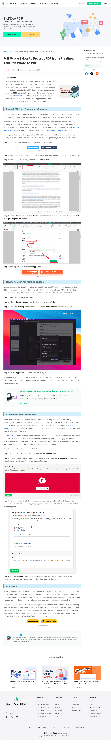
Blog (10, 51)
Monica (15, 635)
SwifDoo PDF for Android (44, 713)
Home (5, 52)
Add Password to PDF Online (94, 62)
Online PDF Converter (43, 704)
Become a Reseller (95, 713)
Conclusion (89, 66)
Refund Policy (65, 727)
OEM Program (94, 710)
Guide (92, 701)
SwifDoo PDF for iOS (43, 710)
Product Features (41, 716)
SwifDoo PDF (22, 96)
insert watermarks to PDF (55, 130)
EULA (53, 727)
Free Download (94, 3)
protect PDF (20, 605)
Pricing (81, 3)
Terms (29, 727)
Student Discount (95, 716)
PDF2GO (12, 436)
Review (74, 707)
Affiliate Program (95, 707)
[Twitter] (12, 717)
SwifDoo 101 (58, 713)
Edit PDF (57, 704)
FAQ (91, 704)
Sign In (105, 3)
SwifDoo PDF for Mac (43, 707)
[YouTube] (17, 717)
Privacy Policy (41, 727)
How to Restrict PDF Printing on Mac (95, 58)
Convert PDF (58, 707)
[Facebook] (7, 717)
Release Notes (76, 710)
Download (54, 3)
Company (75, 701)
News (56, 716)
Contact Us (75, 704)
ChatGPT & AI (58, 710)
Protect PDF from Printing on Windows (94, 54)
